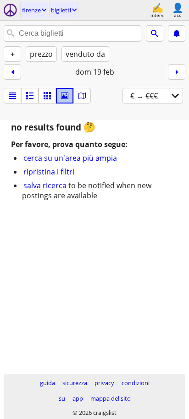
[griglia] (47, 95)
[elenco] (12, 95)
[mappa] (82, 95)
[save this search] (176, 33)
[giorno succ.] (176, 72)
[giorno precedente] (12, 72)
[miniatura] (30, 95)
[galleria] (64, 95)
